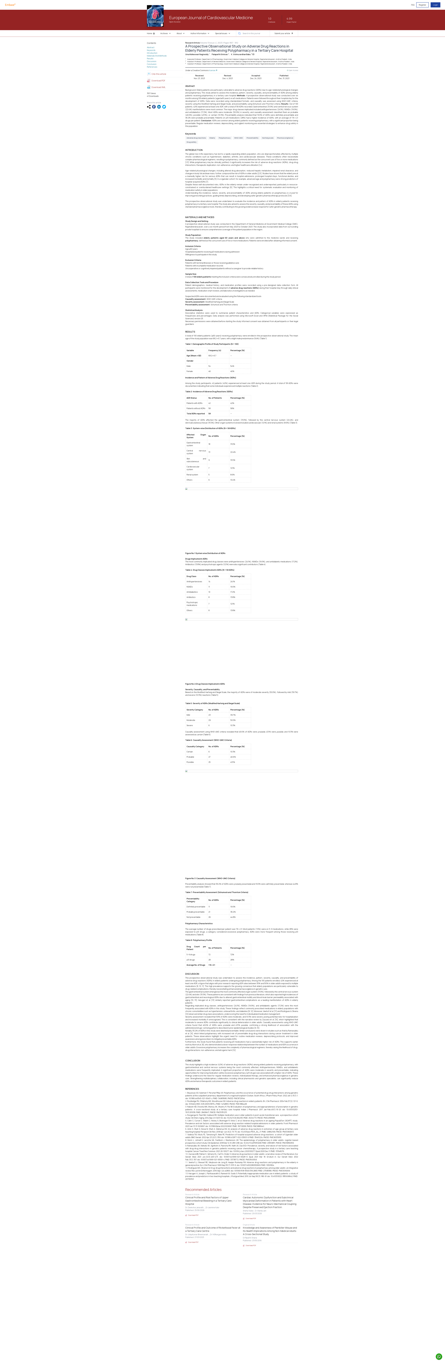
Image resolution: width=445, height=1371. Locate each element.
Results (150, 58)
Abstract (150, 47)
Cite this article (159, 74)
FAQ (412, 5)
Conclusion (151, 64)
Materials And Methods (157, 55)
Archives (164, 33)
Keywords (151, 50)
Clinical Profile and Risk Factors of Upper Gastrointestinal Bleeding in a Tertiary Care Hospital (208, 1200)
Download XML (159, 87)
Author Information (198, 33)
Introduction (152, 53)
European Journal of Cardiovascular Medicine (211, 17)
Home (149, 33)
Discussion (151, 61)
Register (422, 5)
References (152, 67)
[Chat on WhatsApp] (439, 1356)
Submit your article (282, 33)
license (212, 70)
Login (435, 5)
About (179, 33)
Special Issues (221, 33)
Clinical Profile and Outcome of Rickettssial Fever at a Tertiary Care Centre (212, 1229)
